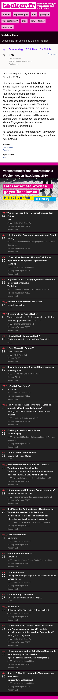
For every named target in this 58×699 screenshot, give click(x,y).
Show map (52, 54)
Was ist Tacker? (10, 21)
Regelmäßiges (21, 14)
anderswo (7, 27)
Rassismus (7, 150)
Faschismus (8, 147)
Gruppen (44, 14)
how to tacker (37, 21)
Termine (6, 14)
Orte (34, 14)
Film (4, 158)
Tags (24, 21)
